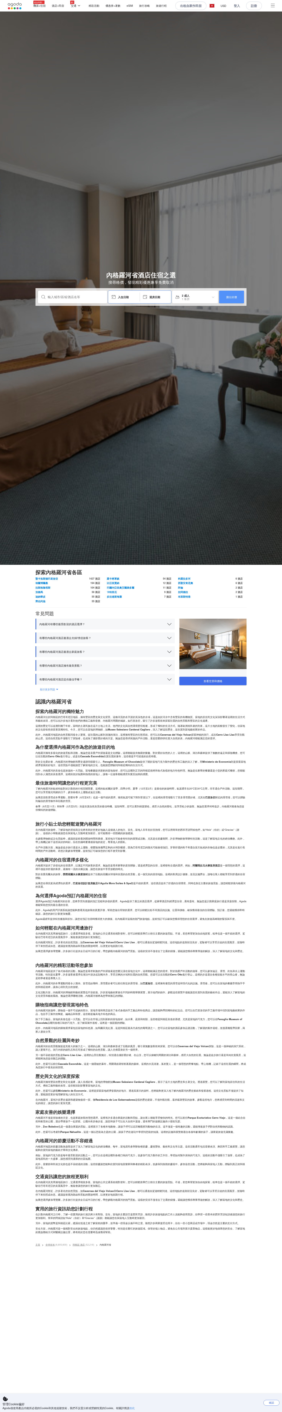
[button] (212, 6)
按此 (132, 1408)
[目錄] (272, 6)
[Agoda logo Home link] (14, 5)
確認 (271, 1402)
